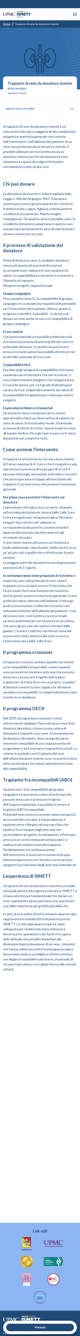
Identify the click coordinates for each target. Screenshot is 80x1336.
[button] (75, 14)
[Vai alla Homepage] (17, 14)
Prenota (40, 1327)
